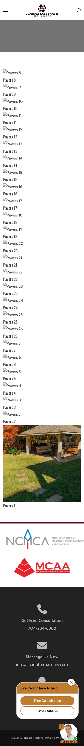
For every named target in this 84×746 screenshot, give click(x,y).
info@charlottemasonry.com (42, 664)
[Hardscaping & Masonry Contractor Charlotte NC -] (42, 10)
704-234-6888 (42, 628)
